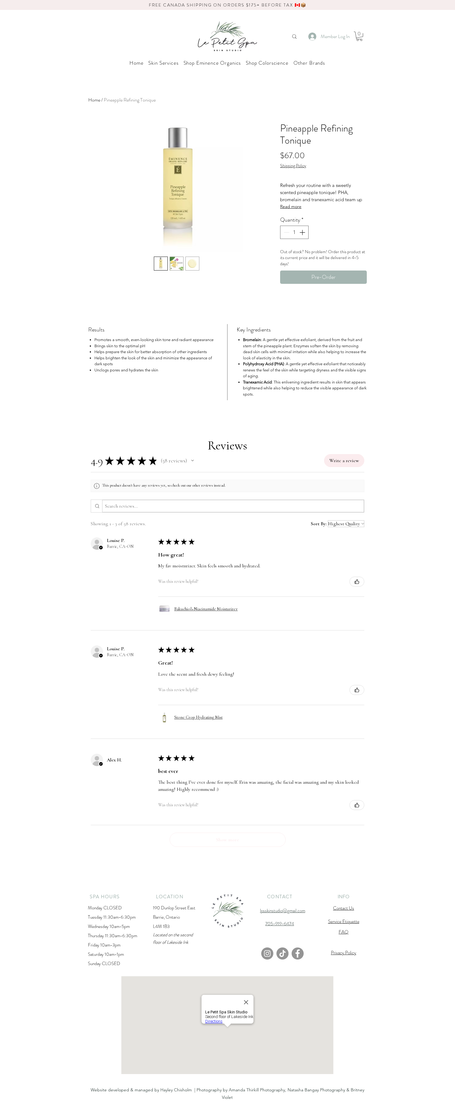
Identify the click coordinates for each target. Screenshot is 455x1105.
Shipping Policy (293, 165)
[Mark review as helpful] (356, 582)
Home (94, 99)
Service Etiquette (343, 921)
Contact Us (343, 908)
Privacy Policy (343, 952)
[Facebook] (298, 953)
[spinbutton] (294, 232)
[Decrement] (286, 232)
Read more (290, 206)
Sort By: (319, 524)
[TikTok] (282, 953)
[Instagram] (267, 953)
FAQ (344, 932)
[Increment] (303, 232)
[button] (359, 36)
